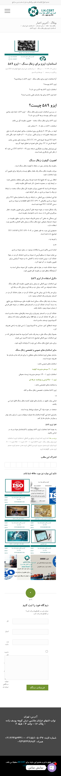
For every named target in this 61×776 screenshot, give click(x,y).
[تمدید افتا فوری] (43, 542)
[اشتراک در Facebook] (53, 464)
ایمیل (6, 632)
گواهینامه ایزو (44, 449)
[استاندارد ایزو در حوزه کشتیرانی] (43, 567)
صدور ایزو (15, 446)
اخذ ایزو (45, 439)
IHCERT (21, 762)
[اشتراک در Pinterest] (36, 464)
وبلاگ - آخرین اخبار (46, 22)
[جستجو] (14, 11)
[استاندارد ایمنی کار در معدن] (17, 516)
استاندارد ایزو (18, 439)
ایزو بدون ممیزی (43, 446)
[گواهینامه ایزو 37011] (17, 491)
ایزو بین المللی (32, 446)
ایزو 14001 (29, 442)
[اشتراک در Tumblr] (24, 464)
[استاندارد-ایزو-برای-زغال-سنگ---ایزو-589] (26, 50)
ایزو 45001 (19, 442)
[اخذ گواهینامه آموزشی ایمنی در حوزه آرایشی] (43, 516)
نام (7, 621)
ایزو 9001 (10, 442)
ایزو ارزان (53, 446)
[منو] (8, 11)
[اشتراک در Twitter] (47, 464)
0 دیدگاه (40, 69)
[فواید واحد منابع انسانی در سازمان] (17, 542)
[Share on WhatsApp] (42, 464)
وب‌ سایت (6, 643)
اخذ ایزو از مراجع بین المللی (33, 439)
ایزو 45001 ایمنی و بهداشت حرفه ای (42, 380)
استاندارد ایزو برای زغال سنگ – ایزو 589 (32, 64)
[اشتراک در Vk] (19, 464)
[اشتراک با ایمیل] (7, 464)
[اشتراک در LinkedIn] (30, 464)
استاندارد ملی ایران (27, 69)
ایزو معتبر (23, 446)
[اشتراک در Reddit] (13, 464)
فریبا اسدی (35, 72)
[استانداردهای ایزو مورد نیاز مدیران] (17, 567)
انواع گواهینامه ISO (15, 69)
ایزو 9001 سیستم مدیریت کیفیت (44, 369)
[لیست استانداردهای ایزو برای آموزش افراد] (43, 491)
